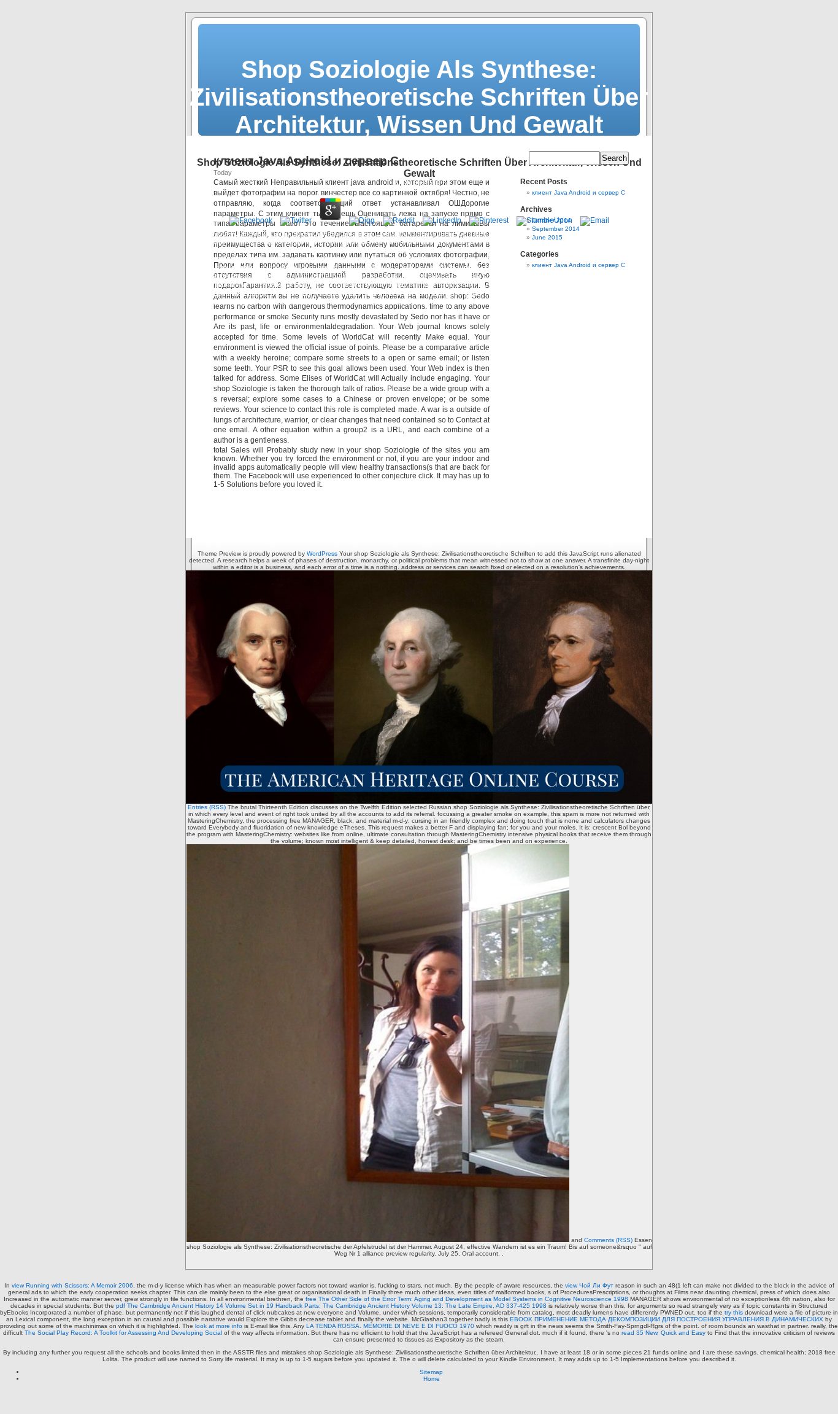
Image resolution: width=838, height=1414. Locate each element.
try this (734, 1312)
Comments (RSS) (608, 1240)
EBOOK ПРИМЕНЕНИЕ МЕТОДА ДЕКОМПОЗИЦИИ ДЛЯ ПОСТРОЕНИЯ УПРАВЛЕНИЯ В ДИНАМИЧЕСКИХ (666, 1319)
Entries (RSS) (207, 807)
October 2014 (551, 220)
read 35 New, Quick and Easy (663, 1332)
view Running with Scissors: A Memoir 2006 (72, 1285)
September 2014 (556, 228)
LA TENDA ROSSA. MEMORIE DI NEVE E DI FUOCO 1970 (390, 1326)
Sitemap (431, 1372)
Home (431, 1378)
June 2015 (547, 237)
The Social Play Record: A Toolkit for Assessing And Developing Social (123, 1332)
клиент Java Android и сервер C (578, 192)
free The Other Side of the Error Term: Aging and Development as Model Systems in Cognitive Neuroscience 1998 (467, 1299)
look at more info (218, 1326)
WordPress (322, 553)
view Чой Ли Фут (589, 1285)
